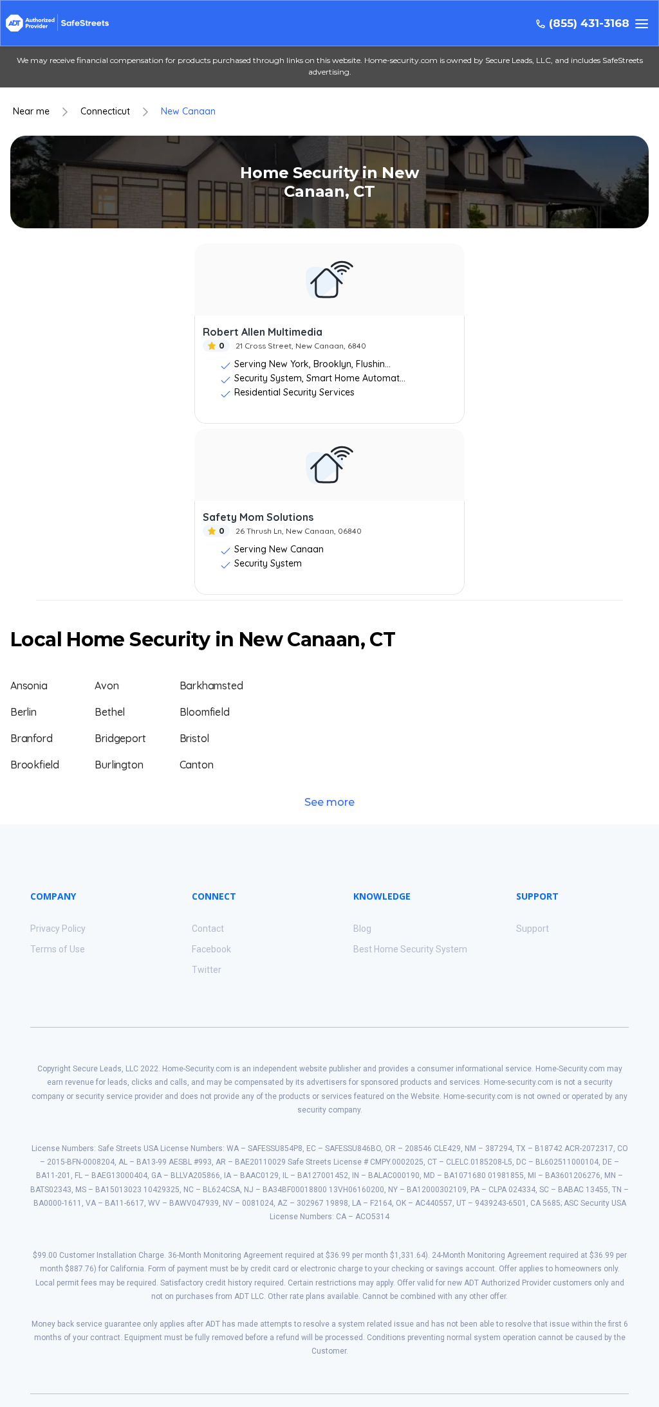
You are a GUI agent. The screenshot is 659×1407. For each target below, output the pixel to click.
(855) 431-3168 (589, 23)
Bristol (195, 738)
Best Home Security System (410, 949)
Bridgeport (120, 738)
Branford (31, 738)
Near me (31, 111)
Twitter (206, 970)
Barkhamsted (211, 685)
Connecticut (105, 111)
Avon (106, 685)
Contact (208, 928)
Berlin (23, 711)
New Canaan (188, 111)
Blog (362, 928)
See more (329, 802)
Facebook (211, 949)
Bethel (110, 711)
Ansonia (29, 685)
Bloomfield (205, 711)
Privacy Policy (58, 928)
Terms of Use (57, 949)
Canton (197, 764)
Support (532, 928)
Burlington (119, 764)
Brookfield (34, 764)
